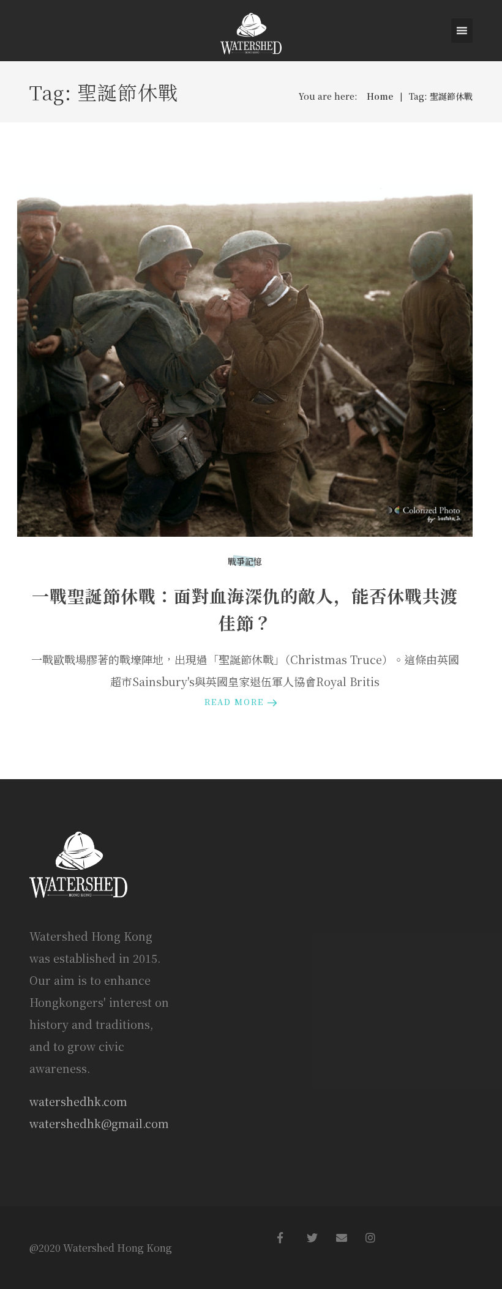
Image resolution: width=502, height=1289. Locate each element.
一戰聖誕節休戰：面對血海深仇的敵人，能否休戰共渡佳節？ (245, 609)
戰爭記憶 (245, 561)
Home (380, 96)
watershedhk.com (78, 1101)
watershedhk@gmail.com (99, 1123)
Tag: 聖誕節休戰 (441, 96)
